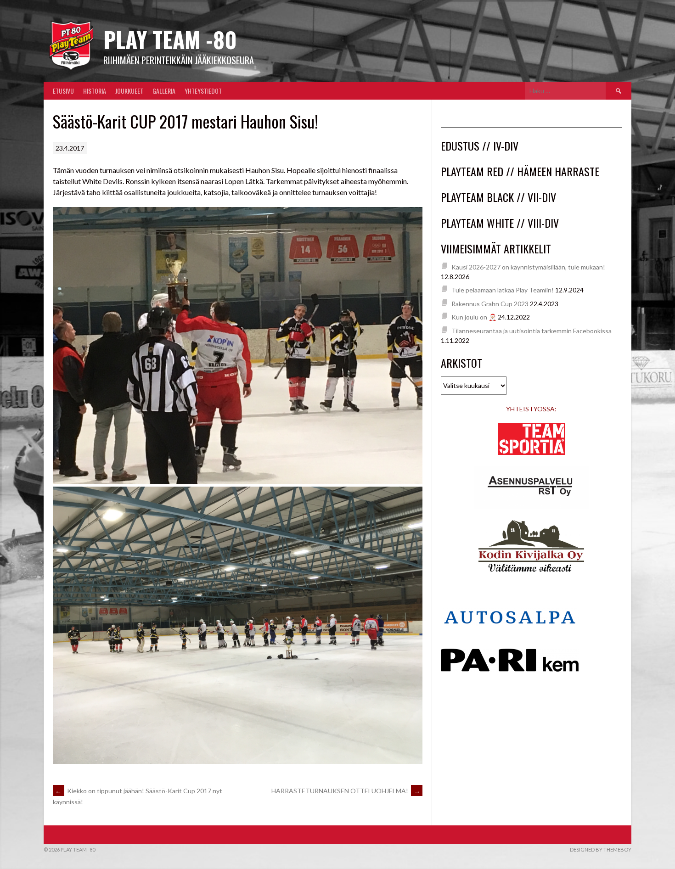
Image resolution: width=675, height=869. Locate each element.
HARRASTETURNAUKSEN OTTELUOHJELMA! (345, 791)
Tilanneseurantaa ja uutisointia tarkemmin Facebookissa (531, 331)
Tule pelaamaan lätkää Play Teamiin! (502, 290)
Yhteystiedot (203, 90)
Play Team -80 (170, 39)
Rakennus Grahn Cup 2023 (490, 304)
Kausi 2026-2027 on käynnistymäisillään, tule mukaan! (528, 267)
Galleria (163, 90)
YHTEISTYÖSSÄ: (531, 409)
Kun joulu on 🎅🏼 (473, 317)
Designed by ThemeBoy (600, 849)
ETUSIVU (63, 90)
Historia (94, 90)
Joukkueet (129, 90)
